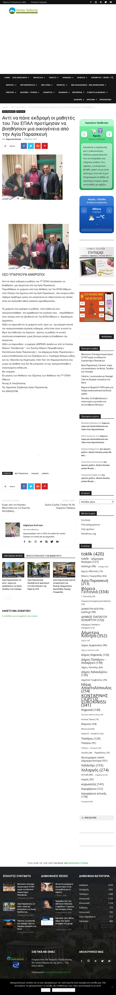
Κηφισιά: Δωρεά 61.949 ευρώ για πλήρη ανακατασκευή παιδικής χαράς (97, 390)
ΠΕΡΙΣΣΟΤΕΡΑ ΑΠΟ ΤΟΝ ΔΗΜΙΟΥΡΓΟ (43, 556)
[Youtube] (110, 2)
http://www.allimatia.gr (31, 529)
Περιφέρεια (77, 92)
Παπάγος (61, 85)
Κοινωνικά (20, 111)
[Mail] (100, 2)
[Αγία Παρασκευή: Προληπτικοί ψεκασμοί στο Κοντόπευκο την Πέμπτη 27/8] (38, 569)
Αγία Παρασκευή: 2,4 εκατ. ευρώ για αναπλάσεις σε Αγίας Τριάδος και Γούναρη (97, 368)
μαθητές (45, 473)
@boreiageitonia (76, 862)
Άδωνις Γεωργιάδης (94, 575)
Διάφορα (78, 99)
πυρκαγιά (87, 801)
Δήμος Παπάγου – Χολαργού (93, 661)
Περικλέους (102, 752)
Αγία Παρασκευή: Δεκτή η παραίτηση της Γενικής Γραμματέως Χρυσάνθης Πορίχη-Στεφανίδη (64, 586)
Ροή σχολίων (87, 529)
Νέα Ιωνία (45, 85)
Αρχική (5, 107)
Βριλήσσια (38, 77)
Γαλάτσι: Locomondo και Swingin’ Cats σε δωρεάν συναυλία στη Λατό (97, 379)
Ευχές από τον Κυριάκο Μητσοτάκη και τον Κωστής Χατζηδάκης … (16, 507)
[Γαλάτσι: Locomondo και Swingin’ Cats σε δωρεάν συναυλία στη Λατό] (9, 924)
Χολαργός (47, 92)
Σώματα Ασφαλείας (96, 92)
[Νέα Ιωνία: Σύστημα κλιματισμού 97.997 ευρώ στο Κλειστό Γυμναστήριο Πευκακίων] (9, 887)
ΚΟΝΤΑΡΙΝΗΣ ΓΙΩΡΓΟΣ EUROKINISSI (94, 700)
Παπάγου (88, 743)
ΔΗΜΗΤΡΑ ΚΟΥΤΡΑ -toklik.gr (93, 610)
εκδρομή (35, 473)
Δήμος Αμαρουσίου (94, 645)
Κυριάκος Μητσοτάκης (92, 714)
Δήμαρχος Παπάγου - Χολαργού (91, 626)
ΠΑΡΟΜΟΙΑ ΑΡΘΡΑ (13, 556)
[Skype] (47, 542)
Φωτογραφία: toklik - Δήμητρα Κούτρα (94, 759)
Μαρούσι (10, 85)
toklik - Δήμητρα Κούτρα (92, 560)
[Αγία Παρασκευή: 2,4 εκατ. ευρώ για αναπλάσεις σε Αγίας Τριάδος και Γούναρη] (13, 569)
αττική (87, 774)
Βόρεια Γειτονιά (94, 590)
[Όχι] (112, 987)
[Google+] (31, 542)
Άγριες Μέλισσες (92, 571)
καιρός (87, 779)
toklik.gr (88, 566)
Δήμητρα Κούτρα (13, 139)
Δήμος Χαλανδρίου (94, 673)
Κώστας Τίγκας (90, 719)
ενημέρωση (101, 775)
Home (7, 77)
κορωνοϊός (92, 784)
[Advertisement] (58, 51)
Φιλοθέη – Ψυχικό (28, 92)
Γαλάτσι (52, 77)
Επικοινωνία (105, 99)
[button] (112, 77)
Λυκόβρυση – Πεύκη (100, 77)
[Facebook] (91, 2)
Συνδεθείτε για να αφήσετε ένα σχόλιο (20, 616)
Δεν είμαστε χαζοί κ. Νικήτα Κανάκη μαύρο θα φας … (96, 452)
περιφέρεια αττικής (93, 795)
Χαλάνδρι (63, 92)
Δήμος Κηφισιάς (95, 654)
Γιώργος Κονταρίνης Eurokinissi (96, 603)
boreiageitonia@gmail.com (58, 972)
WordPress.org (88, 533)
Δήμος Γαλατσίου (90, 650)
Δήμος (85, 640)
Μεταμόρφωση (27, 85)
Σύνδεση (85, 520)
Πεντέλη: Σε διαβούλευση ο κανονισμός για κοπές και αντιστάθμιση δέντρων (94, 401)
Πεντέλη (10, 92)
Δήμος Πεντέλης (92, 667)
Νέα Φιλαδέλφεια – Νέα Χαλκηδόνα (87, 85)
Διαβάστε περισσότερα (63, 990)
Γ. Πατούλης (88, 596)
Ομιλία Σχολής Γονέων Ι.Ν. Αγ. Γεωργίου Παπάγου (60, 506)
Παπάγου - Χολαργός (91, 748)
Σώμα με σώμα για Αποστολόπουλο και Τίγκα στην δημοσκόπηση (95, 426)
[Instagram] (95, 2)
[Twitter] (105, 2)
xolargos (103, 566)
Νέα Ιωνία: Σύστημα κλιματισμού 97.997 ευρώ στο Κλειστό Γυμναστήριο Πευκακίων (97, 357)
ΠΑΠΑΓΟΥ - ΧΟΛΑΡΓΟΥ (92, 733)
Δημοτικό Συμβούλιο (94, 679)
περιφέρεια (92, 788)
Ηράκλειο (67, 77)
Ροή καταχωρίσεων (90, 524)
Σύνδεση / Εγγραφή (39, 2)
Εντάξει (45, 990)
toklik (92, 553)
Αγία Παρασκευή (20, 77)
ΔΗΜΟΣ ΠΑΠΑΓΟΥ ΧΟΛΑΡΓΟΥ (94, 618)
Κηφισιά (81, 77)
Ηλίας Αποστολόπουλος (96, 687)
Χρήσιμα (91, 99)
